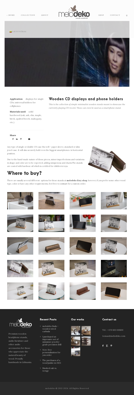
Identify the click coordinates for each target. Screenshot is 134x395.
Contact (115, 15)
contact (63, 183)
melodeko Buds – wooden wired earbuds (50, 329)
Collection (28, 15)
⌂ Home (11, 15)
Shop (101, 15)
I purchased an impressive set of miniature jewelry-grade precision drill (51, 340)
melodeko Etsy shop (77, 180)
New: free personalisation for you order (51, 352)
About (44, 15)
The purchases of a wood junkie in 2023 (51, 361)
